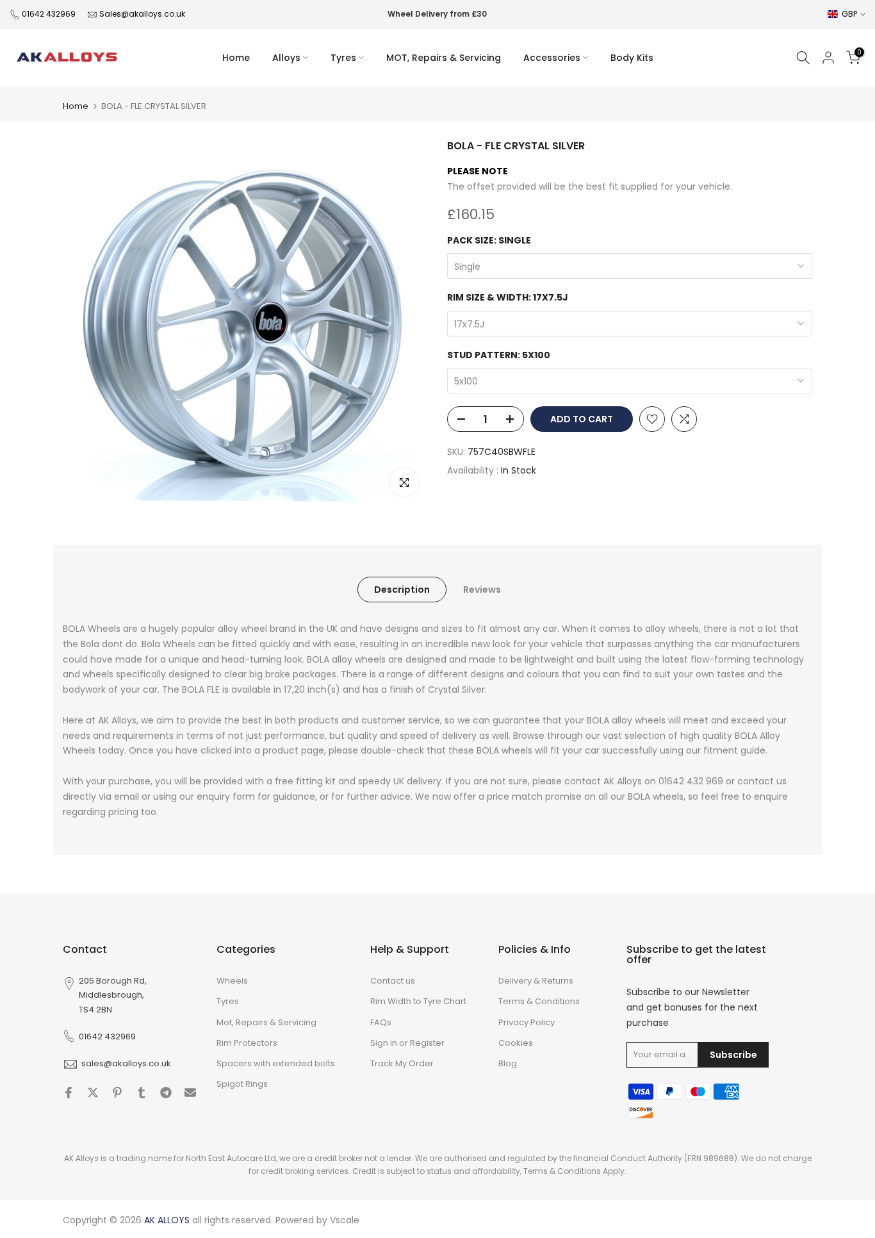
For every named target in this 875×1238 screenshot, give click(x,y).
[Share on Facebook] (68, 1092)
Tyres (343, 57)
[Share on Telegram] (166, 1092)
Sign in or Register (407, 1043)
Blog (507, 1063)
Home (236, 57)
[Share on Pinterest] (117, 1092)
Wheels (232, 981)
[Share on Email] (190, 1092)
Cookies (515, 1043)
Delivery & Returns (535, 981)
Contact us (392, 981)
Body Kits (631, 57)
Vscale (344, 1220)
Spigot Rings (242, 1084)
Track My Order (402, 1063)
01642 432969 (49, 13)
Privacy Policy (526, 1022)
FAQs (380, 1022)
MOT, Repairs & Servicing (443, 57)
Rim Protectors (247, 1043)
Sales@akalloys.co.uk (142, 13)
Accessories (551, 57)
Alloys (286, 57)
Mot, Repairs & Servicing (266, 1022)
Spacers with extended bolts (276, 1063)
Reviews (482, 589)
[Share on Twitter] (93, 1092)
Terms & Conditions (539, 1001)
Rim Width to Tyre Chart (418, 1001)
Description (402, 589)
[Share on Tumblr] (141, 1092)
